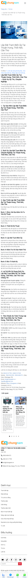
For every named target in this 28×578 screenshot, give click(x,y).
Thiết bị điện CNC (6, 508)
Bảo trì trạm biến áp (6, 511)
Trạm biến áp (4, 490)
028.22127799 (7, 373)
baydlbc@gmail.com (7, 381)
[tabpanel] (7, 415)
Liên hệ (3, 552)
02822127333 (17, 373)
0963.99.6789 (10, 375)
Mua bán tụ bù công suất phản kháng (11, 522)
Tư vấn (3, 526)
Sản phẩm (4, 541)
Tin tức (10, 9)
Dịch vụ (3, 544)
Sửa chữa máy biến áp (7, 518)
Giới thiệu (3, 537)
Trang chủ (4, 9)
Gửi (20, 563)
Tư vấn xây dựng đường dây (14, 71)
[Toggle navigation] (25, 3)
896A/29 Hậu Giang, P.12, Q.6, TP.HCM (12, 389)
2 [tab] (12, 435)
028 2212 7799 (7, 459)
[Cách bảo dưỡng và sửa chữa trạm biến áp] (7, 401)
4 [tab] (16, 435)
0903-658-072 (7, 455)
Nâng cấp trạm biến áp (18, 73)
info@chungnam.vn (10, 379)
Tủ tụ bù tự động (5, 497)
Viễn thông (4, 504)
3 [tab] (14, 435)
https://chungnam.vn (12, 383)
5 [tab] (18, 435)
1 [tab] (9, 435)
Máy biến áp (4, 494)
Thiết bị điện (4, 501)
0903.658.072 (19, 375)
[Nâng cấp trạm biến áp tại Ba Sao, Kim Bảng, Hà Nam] (20, 401)
